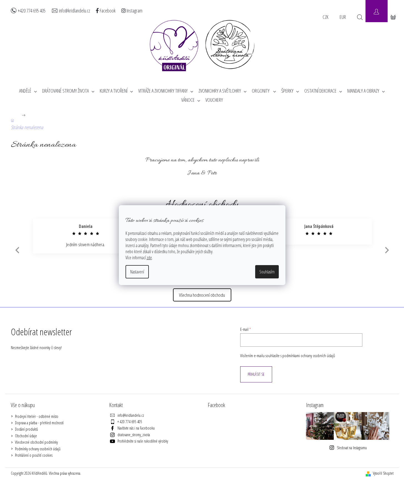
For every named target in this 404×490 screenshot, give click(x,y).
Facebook (107, 10)
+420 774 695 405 (32, 10)
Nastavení (137, 272)
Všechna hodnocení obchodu (202, 295)
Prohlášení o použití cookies (33, 455)
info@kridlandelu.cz (74, 10)
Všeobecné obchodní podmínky (36, 442)
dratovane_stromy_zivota (133, 434)
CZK (325, 17)
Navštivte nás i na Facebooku (136, 428)
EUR (343, 17)
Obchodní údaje (26, 435)
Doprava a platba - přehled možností (39, 422)
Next (387, 250)
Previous (16, 250)
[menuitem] (28, 90)
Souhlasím (267, 272)
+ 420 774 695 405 (129, 421)
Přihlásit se (256, 374)
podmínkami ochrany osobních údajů (308, 356)
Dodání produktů (26, 429)
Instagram (134, 10)
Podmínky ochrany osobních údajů (38, 448)
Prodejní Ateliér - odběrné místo (36, 416)
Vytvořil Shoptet (383, 473)
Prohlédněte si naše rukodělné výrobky (142, 441)
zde (149, 258)
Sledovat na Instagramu (352, 447)
